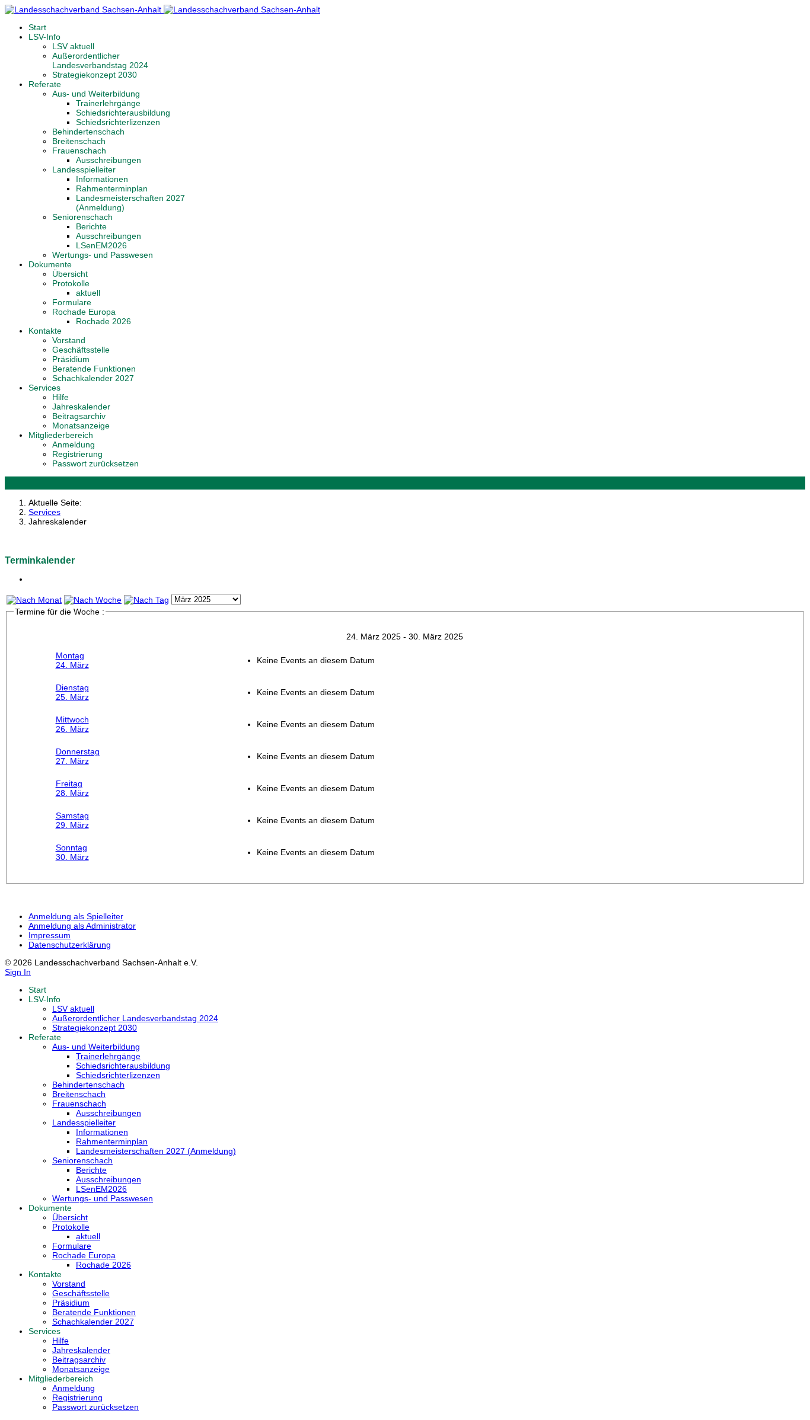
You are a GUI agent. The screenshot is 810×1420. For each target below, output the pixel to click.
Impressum (49, 935)
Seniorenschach (82, 217)
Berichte (91, 226)
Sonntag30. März (72, 852)
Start (37, 27)
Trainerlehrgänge (108, 103)
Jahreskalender (81, 406)
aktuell (88, 293)
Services (44, 387)
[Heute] (146, 600)
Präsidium (71, 359)
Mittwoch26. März (72, 724)
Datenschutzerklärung (69, 944)
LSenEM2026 (101, 245)
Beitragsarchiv (79, 416)
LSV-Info (44, 36)
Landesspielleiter (84, 169)
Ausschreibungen (108, 160)
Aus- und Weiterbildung (96, 93)
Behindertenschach (88, 131)
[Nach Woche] (93, 600)
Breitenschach (79, 141)
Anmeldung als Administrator (82, 925)
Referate (44, 84)
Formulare (71, 302)
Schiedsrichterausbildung (123, 112)
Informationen (102, 179)
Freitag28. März (72, 788)
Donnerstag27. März (78, 756)
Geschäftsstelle (81, 349)
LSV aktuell (73, 46)
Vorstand (68, 340)
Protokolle (71, 283)
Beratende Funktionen (94, 368)
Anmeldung (73, 444)
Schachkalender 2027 (93, 378)
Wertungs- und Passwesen (102, 255)
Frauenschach (79, 150)
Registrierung (77, 454)
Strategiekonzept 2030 (94, 74)
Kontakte (45, 330)
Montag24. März (72, 660)
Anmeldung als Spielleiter (75, 916)
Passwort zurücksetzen (95, 463)
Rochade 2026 (103, 321)
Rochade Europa (84, 311)
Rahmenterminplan (112, 188)
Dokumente (50, 264)
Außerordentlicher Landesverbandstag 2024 (100, 60)
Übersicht (70, 274)
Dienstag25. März (72, 692)
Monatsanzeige (81, 425)
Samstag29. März (72, 820)
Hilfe (60, 397)
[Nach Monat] (34, 600)
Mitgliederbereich (60, 435)
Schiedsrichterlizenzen (118, 122)
